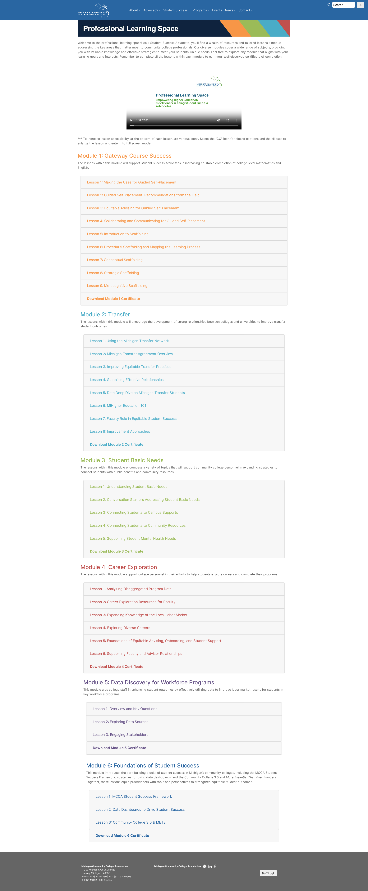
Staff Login (268, 873)
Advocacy (150, 10)
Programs (200, 10)
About (133, 10)
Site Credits (105, 880)
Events (217, 10)
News (229, 10)
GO (360, 5)
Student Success (175, 10)
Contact (244, 10)
